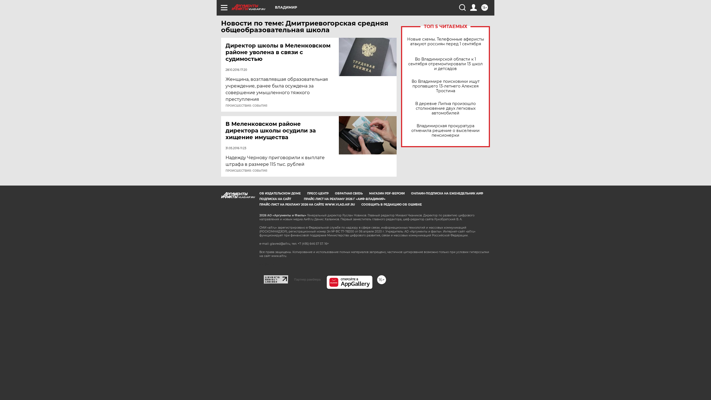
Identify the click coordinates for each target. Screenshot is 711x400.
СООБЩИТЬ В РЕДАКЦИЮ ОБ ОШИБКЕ (391, 204)
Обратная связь (349, 193)
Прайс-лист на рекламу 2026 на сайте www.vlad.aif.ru (307, 204)
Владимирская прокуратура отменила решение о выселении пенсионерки (445, 131)
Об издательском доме (280, 193)
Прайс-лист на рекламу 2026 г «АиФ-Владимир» (344, 199)
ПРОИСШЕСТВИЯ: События (246, 105)
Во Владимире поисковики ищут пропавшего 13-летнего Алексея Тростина (446, 86)
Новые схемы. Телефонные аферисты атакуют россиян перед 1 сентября (445, 41)
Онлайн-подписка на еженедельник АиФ (447, 193)
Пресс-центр (318, 193)
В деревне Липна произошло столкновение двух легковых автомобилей (445, 108)
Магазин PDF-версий (387, 193)
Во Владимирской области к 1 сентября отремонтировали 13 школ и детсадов (445, 64)
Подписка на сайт (275, 199)
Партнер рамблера (307, 279)
